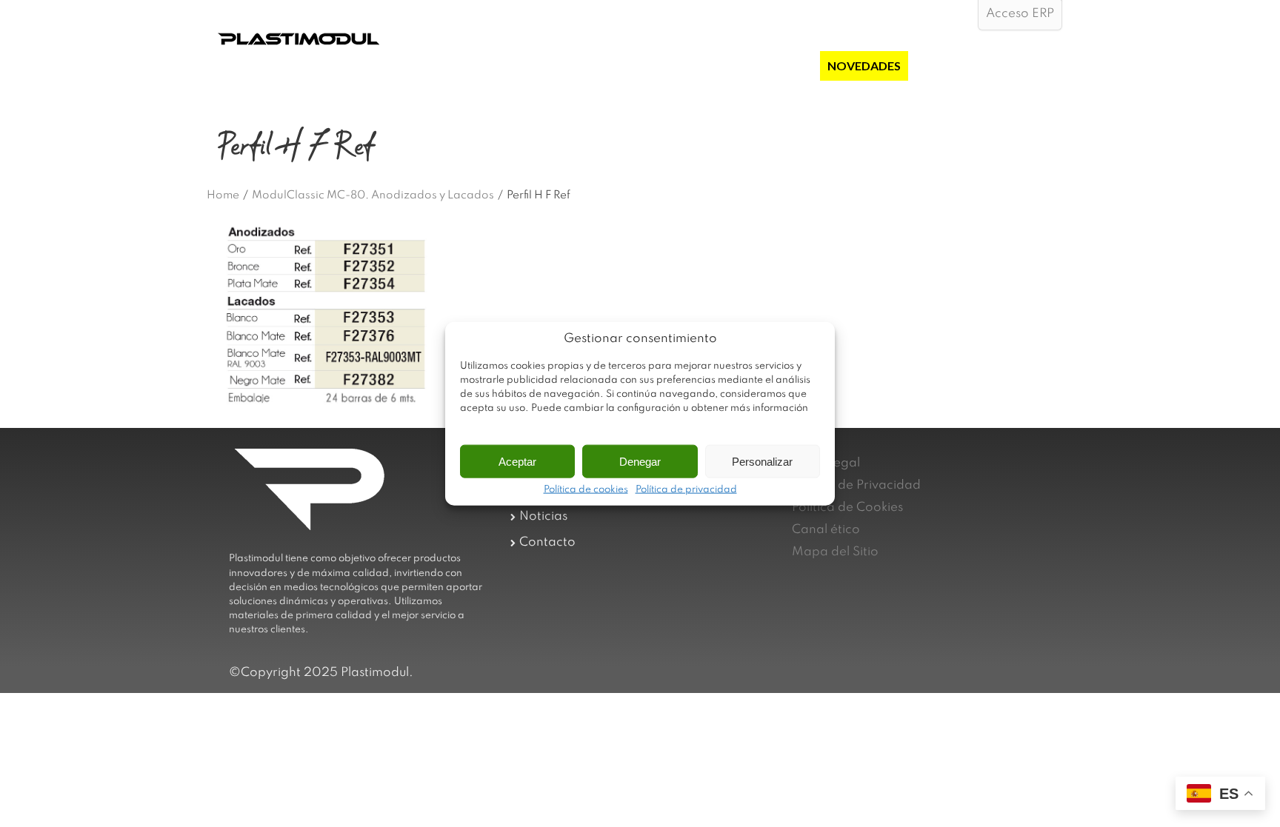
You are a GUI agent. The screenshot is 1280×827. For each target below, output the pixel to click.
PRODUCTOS (706, 65)
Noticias (543, 516)
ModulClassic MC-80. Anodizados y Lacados (373, 195)
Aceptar (517, 461)
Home (223, 195)
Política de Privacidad (856, 485)
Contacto (547, 542)
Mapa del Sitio (835, 552)
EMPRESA (627, 65)
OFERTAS (786, 65)
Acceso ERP (1020, 13)
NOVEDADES (864, 65)
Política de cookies (586, 490)
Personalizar (762, 461)
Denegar (640, 461)
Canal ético (826, 529)
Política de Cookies (847, 507)
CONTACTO (1020, 65)
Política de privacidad (686, 490)
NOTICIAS (943, 65)
